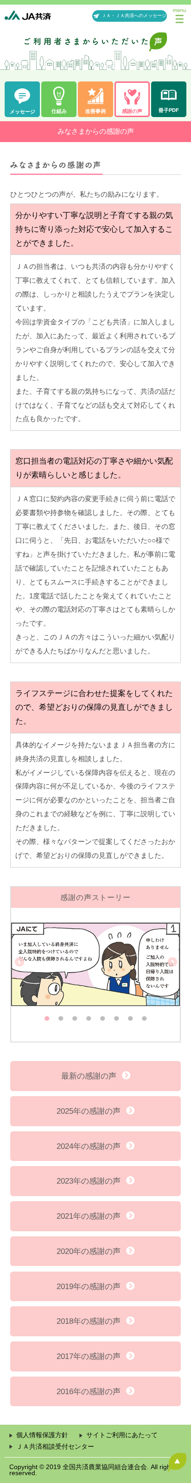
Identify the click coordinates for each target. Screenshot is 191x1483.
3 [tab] (74, 1016)
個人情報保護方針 (42, 1435)
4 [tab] (88, 1016)
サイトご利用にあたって (122, 1435)
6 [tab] (116, 1016)
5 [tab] (102, 1016)
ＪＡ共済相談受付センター (55, 1447)
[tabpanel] (95, 962)
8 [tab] (144, 1016)
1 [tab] (46, 1016)
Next (171, 962)
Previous (19, 962)
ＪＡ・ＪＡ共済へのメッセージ (134, 15)
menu (179, 16)
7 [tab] (130, 1016)
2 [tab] (60, 1016)
